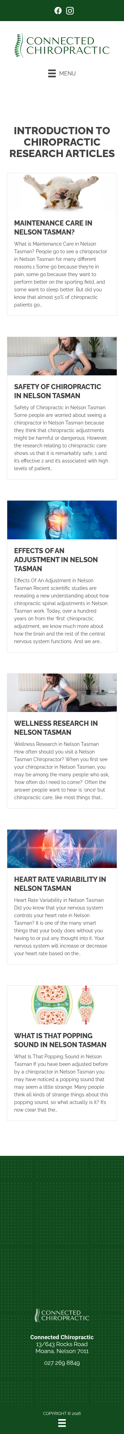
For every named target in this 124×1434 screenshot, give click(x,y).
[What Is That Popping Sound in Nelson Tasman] (62, 1004)
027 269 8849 (62, 1362)
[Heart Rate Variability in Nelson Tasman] (62, 848)
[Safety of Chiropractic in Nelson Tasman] (62, 355)
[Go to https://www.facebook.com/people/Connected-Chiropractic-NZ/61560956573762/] (58, 11)
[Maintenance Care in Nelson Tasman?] (62, 192)
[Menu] (62, 1423)
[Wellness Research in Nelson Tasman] (62, 692)
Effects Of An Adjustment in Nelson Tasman (56, 560)
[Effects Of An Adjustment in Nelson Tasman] (62, 519)
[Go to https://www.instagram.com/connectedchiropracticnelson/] (70, 12)
